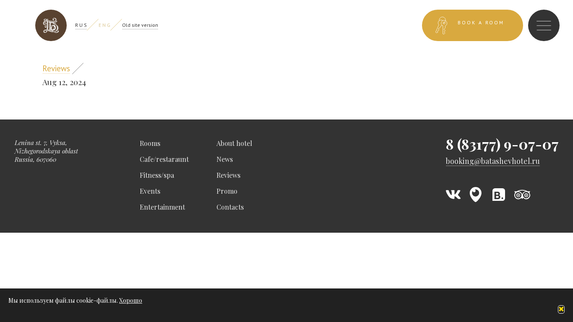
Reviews (56, 68)
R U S (81, 25)
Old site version (140, 25)
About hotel (234, 143)
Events (150, 191)
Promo (226, 191)
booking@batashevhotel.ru (493, 161)
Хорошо (130, 300)
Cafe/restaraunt (164, 159)
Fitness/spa (157, 175)
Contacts (230, 207)
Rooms (150, 143)
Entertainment (162, 207)
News (224, 159)
